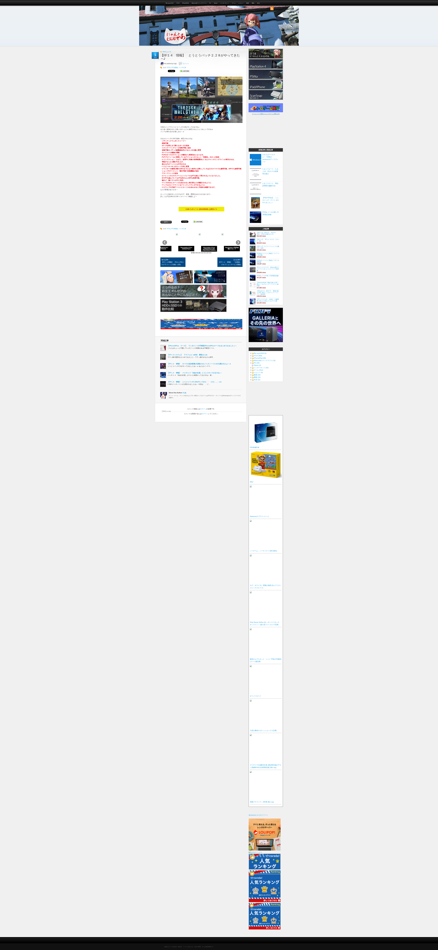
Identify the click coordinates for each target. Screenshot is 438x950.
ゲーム (234, 3)
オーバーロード (255, 696)
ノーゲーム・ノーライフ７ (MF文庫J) (263, 551)
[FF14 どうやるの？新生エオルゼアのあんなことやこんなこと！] (193, 297)
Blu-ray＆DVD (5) (260, 353)
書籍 (253, 3)
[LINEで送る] (185, 71)
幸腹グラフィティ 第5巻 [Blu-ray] (262, 802)
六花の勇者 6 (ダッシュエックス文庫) (263, 730)
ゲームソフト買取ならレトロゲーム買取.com (266, 114)
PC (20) (256, 363)
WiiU (251, 482)
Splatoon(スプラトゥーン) (259, 516)
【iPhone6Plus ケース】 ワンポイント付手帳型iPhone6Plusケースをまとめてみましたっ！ (202, 346)
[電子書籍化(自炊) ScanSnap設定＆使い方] (266, 99)
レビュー (241, 3)
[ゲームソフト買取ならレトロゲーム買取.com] (266, 111)
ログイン (203, 409)
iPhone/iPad (185, 3)
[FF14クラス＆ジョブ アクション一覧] (210, 283)
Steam (215, 3)
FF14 (177, 3)
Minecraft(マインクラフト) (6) (264, 360)
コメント (185, 63)
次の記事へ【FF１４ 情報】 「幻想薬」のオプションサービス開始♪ (230, 262)
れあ (184, 393)
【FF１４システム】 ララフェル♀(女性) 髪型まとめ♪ (188, 355)
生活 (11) (257, 380)
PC (210, 3)
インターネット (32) (261, 368)
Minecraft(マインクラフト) (199, 3)
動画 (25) (257, 375)
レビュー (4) (258, 372)
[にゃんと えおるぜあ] (175, 37)
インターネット (224, 3)
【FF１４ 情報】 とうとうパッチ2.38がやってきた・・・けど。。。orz (195, 382)
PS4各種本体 (254, 447)
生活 (258, 3)
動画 (247, 3)
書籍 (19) (257, 377)
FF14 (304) (258, 356)
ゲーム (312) (258, 370)
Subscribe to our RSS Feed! (272, 9)
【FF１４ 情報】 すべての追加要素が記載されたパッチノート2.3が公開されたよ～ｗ (199, 364)
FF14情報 (174, 67)
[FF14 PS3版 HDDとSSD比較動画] (193, 311)
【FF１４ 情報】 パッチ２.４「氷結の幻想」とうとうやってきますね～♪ (195, 373)
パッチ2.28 (182, 67)
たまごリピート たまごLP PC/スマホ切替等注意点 (270, 171)
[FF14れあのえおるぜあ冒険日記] (176, 283)
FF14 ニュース (167, 51)
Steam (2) (257, 365)
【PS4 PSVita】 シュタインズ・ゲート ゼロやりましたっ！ (270, 200)
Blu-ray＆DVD (170, 3)
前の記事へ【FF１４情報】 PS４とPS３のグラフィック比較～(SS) (173, 262)
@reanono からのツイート (258, 815)
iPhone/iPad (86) (260, 358)
